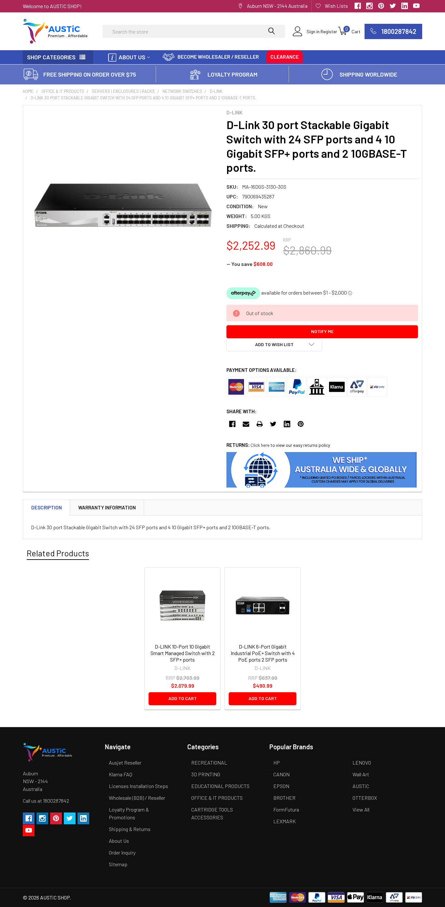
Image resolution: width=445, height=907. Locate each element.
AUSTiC (360, 786)
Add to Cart (182, 698)
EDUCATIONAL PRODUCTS (220, 786)
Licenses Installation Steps (138, 786)
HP (276, 762)
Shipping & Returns (130, 829)
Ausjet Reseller (125, 762)
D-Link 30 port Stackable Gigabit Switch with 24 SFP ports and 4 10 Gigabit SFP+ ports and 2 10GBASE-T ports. (143, 97)
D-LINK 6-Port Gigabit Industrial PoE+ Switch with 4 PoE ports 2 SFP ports (263, 653)
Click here (260, 445)
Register (329, 31)
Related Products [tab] (58, 553)
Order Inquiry (122, 852)
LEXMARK (284, 821)
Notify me (322, 331)
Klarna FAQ (120, 774)
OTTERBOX (364, 798)
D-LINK (216, 91)
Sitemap (118, 864)
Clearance (284, 56)
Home (28, 91)
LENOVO (361, 762)
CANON (281, 774)
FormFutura (286, 809)
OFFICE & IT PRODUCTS (62, 91)
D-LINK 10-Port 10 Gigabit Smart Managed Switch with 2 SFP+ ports (183, 653)
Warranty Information (107, 507)
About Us (132, 57)
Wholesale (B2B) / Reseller (137, 798)
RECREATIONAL (209, 762)
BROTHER (284, 798)
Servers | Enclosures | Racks (123, 91)
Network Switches (182, 91)
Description (46, 507)
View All (360, 809)
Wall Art (360, 774)
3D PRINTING (205, 774)
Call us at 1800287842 (46, 800)
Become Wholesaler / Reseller (218, 56)
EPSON (281, 786)
